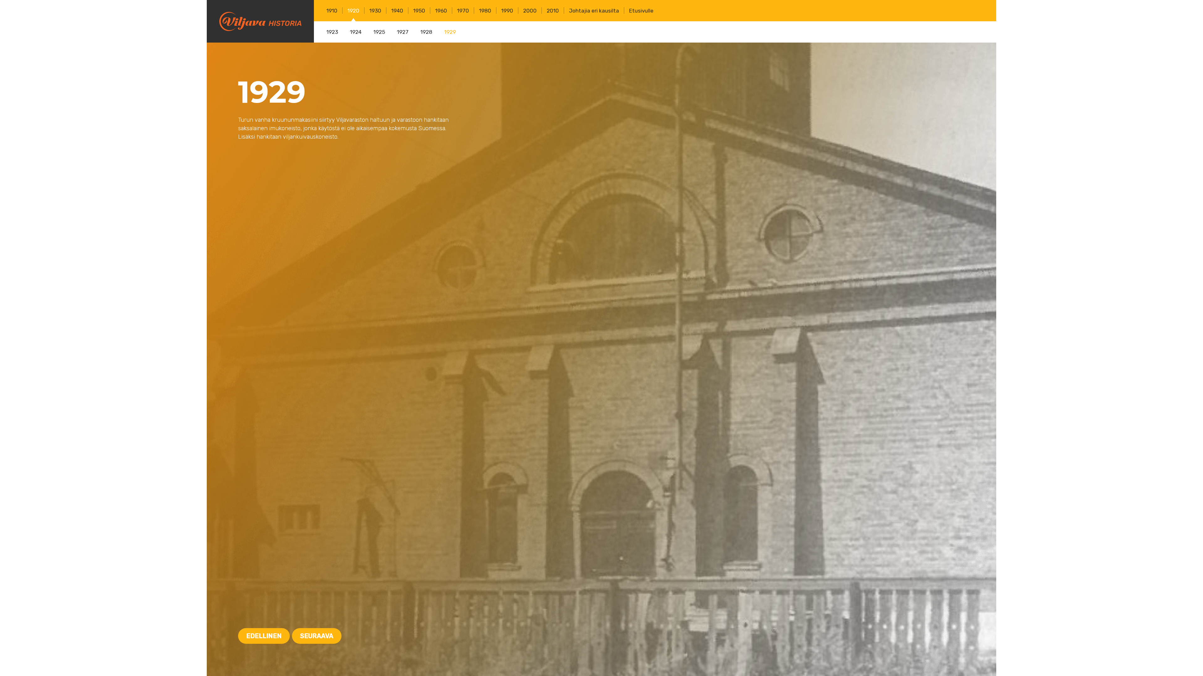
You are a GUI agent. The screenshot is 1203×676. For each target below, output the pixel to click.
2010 (553, 11)
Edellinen (264, 636)
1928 (426, 32)
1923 (332, 32)
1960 (441, 11)
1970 (463, 11)
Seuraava (316, 636)
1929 (450, 32)
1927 (403, 32)
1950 (419, 11)
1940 (397, 11)
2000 (530, 11)
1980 (485, 11)
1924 (356, 32)
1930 (375, 11)
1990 (507, 11)
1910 (331, 11)
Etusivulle (641, 11)
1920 (353, 11)
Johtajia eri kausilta (594, 11)
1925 (379, 32)
